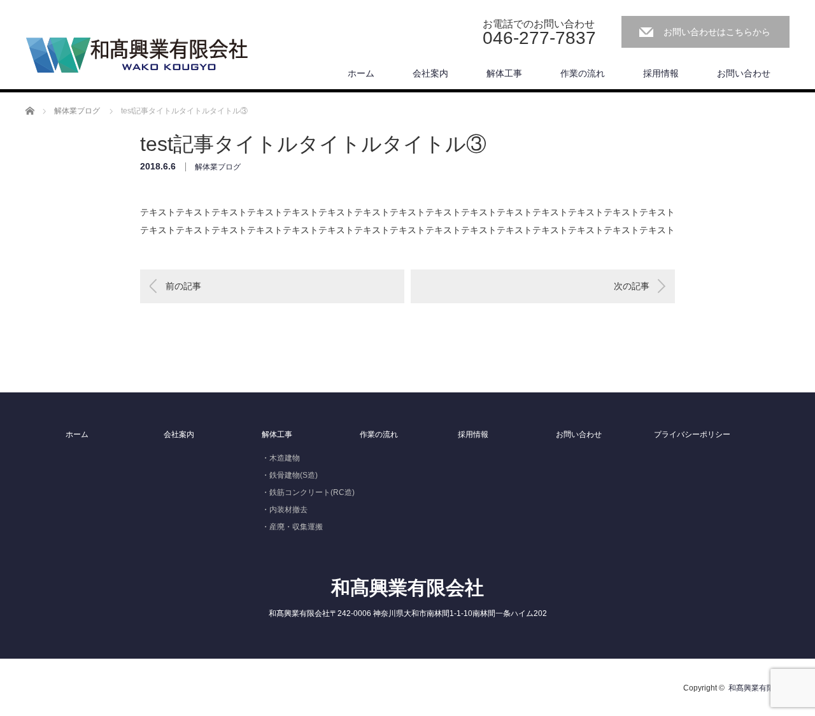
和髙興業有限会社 (407, 587)
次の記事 (631, 286)
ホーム (361, 73)
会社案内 (430, 73)
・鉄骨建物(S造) (290, 475)
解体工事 (504, 73)
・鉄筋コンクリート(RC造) (308, 492)
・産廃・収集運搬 (292, 527)
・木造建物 (281, 458)
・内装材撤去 (285, 509)
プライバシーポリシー (692, 434)
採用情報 (661, 73)
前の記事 (183, 286)
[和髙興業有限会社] (136, 56)
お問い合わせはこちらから (716, 32)
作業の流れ (582, 73)
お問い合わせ (743, 73)
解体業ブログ (218, 166)
